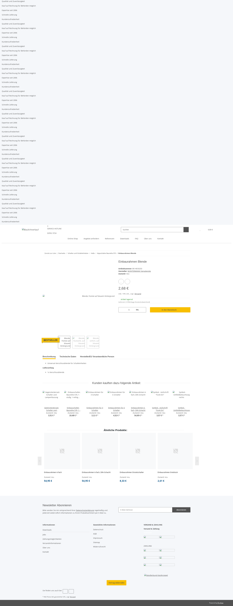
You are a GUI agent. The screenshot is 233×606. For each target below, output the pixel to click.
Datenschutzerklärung (85, 510)
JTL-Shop (220, 603)
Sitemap (96, 542)
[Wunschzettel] (200, 229)
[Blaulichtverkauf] (30, 229)
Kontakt (160, 238)
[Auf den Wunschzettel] (121, 281)
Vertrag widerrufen (116, 583)
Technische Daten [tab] (68, 357)
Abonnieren (181, 510)
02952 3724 (51, 233)
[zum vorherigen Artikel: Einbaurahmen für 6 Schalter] (182, 253)
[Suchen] (186, 229)
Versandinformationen (52, 543)
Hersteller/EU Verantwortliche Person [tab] (97, 357)
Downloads (124, 238)
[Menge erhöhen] (143, 309)
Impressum (97, 538)
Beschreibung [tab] (49, 357)
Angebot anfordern (91, 238)
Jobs (44, 534)
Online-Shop (73, 238)
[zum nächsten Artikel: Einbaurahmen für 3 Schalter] (187, 253)
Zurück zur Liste (50, 253)
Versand (137, 294)
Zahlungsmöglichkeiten (52, 539)
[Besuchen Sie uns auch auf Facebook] (65, 591)
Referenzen (109, 238)
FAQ (136, 238)
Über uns (148, 238)
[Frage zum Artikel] (127, 281)
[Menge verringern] (121, 309)
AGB (95, 534)
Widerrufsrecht (99, 546)
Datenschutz (98, 529)
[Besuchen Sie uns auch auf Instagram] (71, 591)
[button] (195, 229)
